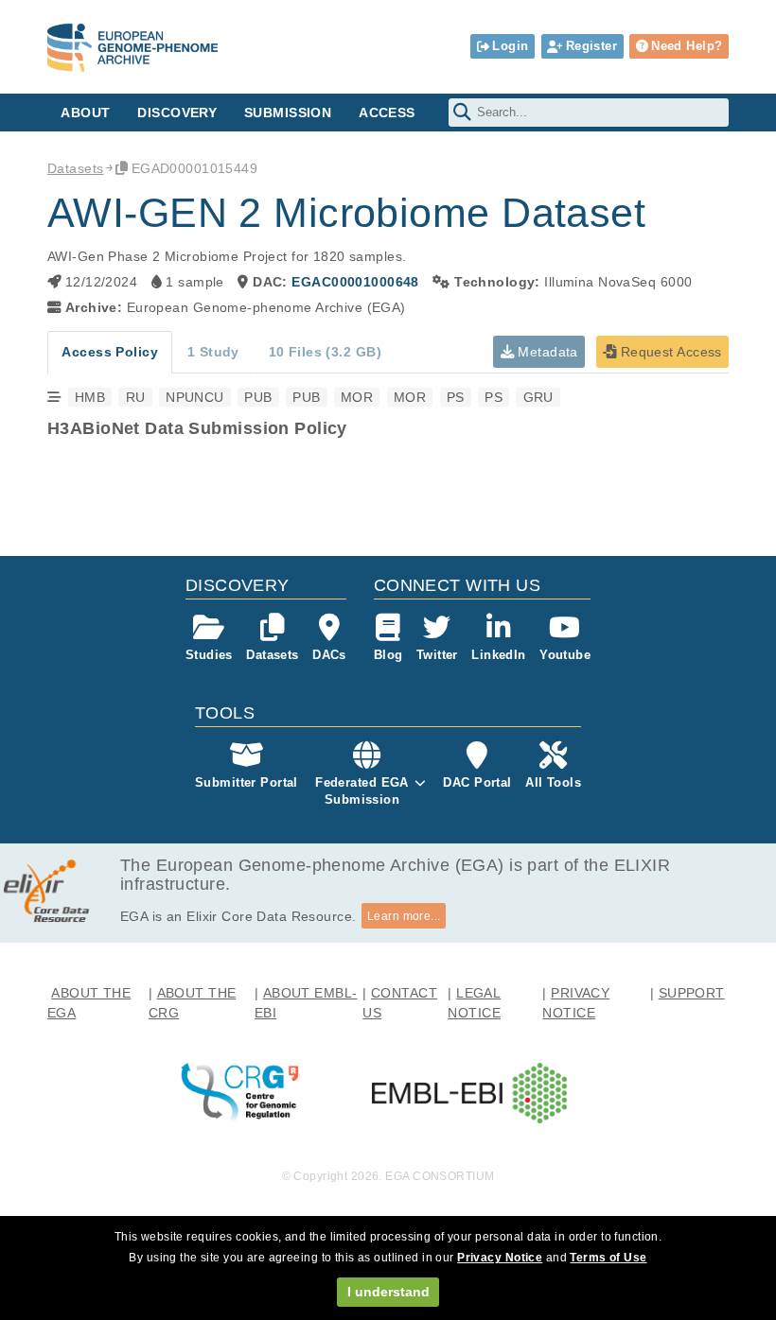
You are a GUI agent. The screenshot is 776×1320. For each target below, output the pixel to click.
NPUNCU (195, 397)
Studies (209, 655)
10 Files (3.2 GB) (325, 351)
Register (591, 46)
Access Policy (110, 351)
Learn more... (404, 916)
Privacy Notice (499, 1257)
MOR (357, 397)
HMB (90, 397)
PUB (258, 397)
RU (136, 397)
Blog (388, 655)
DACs (329, 655)
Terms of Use (608, 1257)
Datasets (75, 168)
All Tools (553, 782)
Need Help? (686, 46)
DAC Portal (477, 782)
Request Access (668, 351)
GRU (538, 397)
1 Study (213, 351)
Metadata (546, 351)
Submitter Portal (246, 782)
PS (456, 397)
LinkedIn (498, 655)
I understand (388, 1291)
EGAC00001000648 (354, 281)
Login (510, 46)
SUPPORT (692, 992)
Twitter (437, 655)
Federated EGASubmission (362, 791)
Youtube (565, 655)
